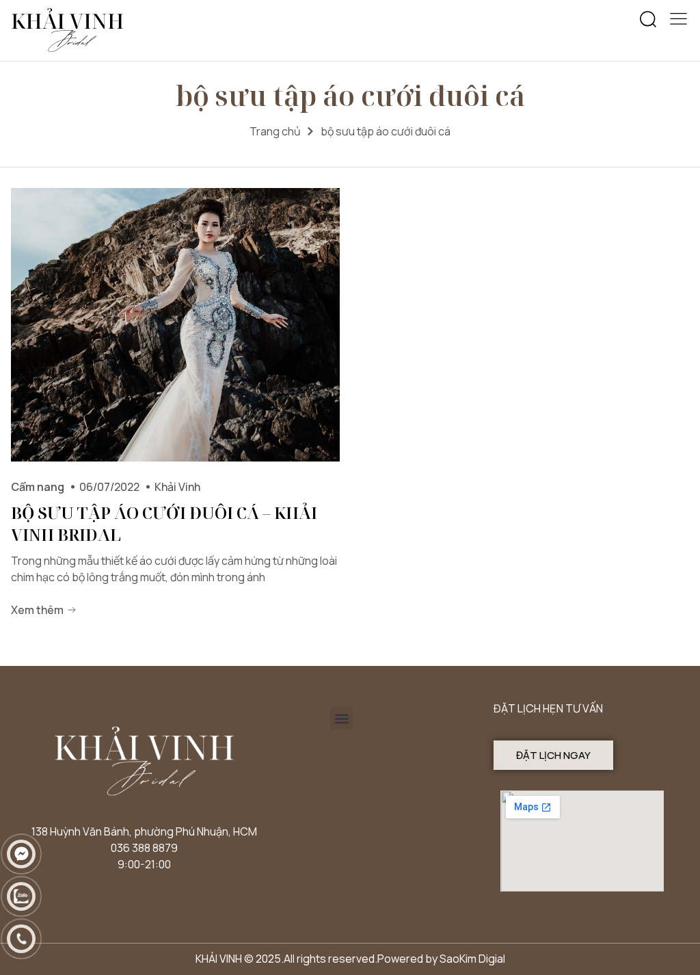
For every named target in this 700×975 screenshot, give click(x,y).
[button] (648, 20)
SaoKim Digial (472, 958)
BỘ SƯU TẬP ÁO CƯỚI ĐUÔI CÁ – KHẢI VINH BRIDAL (164, 523)
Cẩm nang (37, 486)
